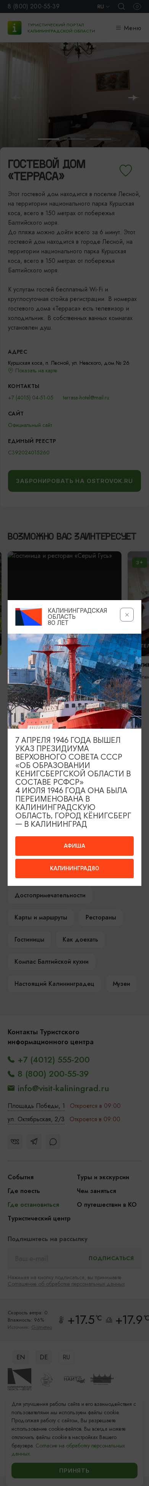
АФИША (74, 845)
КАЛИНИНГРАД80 (74, 868)
